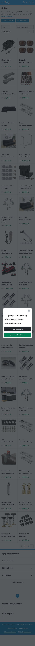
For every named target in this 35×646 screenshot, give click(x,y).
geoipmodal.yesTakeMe (17, 335)
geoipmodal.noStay (17, 329)
